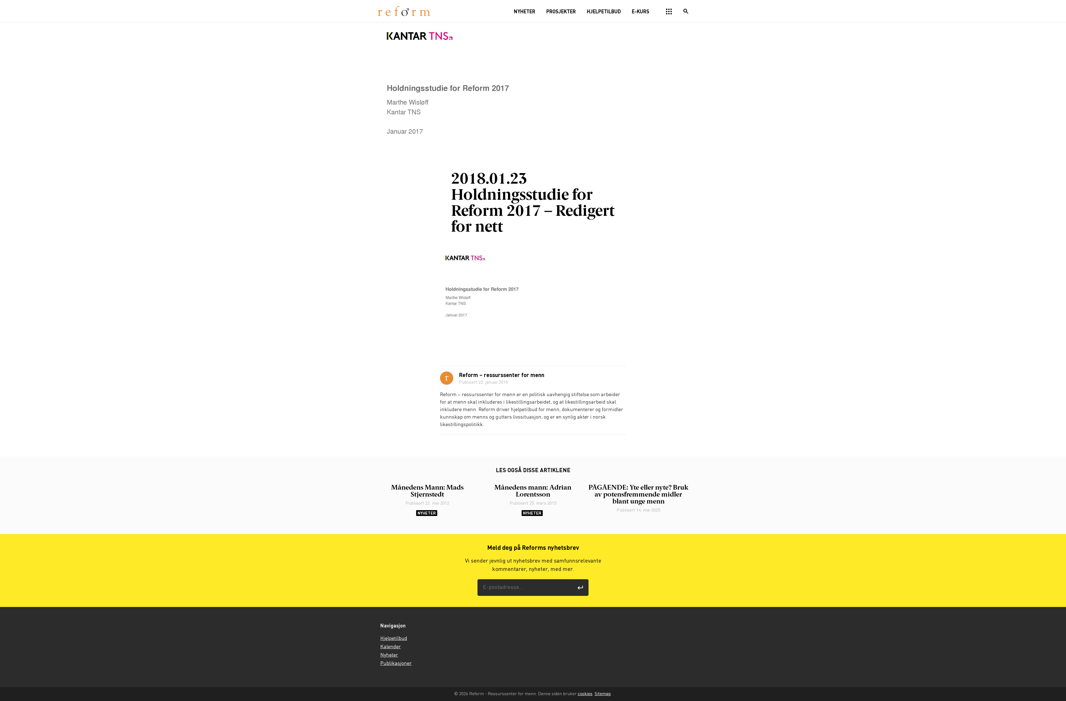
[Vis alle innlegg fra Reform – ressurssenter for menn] (446, 378)
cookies (585, 693)
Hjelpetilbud (393, 638)
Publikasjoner (396, 663)
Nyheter (427, 513)
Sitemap (603, 693)
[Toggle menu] (669, 12)
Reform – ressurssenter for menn (501, 375)
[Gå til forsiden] (404, 11)
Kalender (390, 647)
